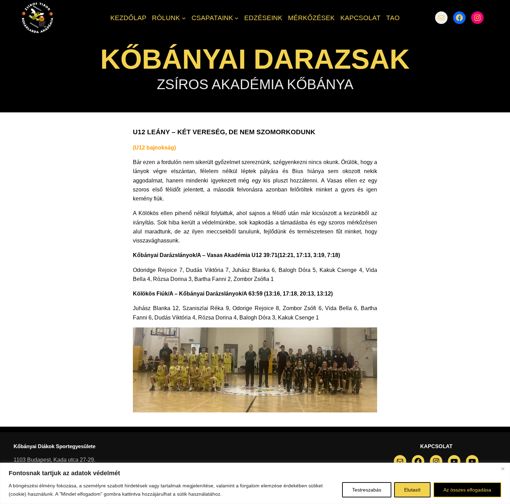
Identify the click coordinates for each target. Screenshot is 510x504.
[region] (255, 483)
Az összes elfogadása (467, 490)
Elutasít (412, 490)
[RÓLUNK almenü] (184, 18)
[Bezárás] (503, 468)
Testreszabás (366, 490)
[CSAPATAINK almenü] (237, 18)
